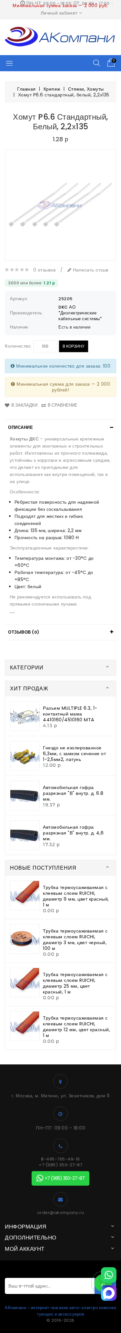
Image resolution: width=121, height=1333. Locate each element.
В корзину (74, 346)
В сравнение (62, 405)
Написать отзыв (89, 270)
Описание (20, 427)
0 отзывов (44, 270)
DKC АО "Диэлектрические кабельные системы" (80, 313)
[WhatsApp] (108, 1275)
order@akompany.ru (60, 1213)
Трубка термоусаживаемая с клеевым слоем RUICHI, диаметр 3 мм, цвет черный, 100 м (75, 940)
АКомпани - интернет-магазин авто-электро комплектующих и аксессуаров (60, 1311)
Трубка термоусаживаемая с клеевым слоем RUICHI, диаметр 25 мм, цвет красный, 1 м (75, 983)
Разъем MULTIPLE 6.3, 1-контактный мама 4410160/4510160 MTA (70, 714)
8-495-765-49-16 (60, 1159)
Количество (18, 346)
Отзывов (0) (23, 632)
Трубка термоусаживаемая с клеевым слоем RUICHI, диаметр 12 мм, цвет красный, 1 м (76, 1027)
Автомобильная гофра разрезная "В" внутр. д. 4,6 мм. (73, 833)
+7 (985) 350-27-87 (60, 1165)
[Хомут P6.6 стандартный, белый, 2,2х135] (60, 205)
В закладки (24, 405)
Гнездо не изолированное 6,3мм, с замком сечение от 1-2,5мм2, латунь (74, 754)
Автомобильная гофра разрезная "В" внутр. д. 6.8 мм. (73, 793)
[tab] (60, 427)
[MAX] (108, 1293)
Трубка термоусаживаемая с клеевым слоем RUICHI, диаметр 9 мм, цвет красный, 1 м (76, 896)
